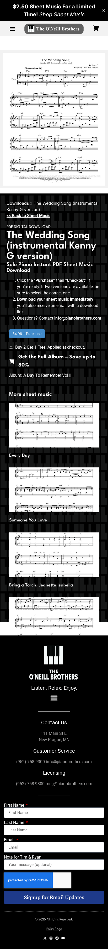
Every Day (19, 455)
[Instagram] (51, 938)
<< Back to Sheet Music (28, 215)
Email (9, 840)
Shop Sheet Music (62, 14)
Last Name (14, 823)
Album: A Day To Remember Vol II (40, 375)
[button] (12, 29)
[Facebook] (57, 938)
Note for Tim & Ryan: (23, 857)
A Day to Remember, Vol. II (59, 610)
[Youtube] (63, 938)
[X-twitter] (45, 938)
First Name (14, 805)
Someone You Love (28, 520)
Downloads (18, 203)
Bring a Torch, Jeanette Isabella (41, 585)
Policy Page (54, 929)
